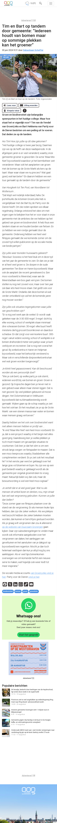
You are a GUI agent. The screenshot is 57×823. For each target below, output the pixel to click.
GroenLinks (34, 591)
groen (25, 591)
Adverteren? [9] (28, 775)
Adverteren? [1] (28, 678)
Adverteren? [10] (28, 20)
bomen (18, 591)
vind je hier (34, 577)
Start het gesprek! (28, 634)
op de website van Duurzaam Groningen (22, 527)
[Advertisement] (28, 14)
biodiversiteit (8, 591)
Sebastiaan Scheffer (33, 50)
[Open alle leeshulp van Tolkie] (25, 110)
